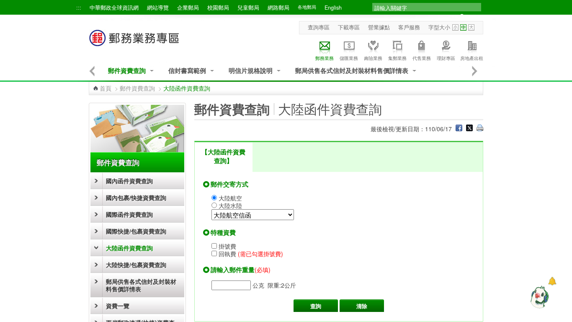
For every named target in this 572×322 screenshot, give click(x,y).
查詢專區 (319, 27)
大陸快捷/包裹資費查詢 (136, 264)
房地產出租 (471, 58)
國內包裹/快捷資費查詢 (136, 197)
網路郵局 (278, 7)
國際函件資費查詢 (129, 214)
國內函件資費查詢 (129, 181)
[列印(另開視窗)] (480, 129)
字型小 (455, 27)
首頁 (105, 88)
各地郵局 (307, 7)
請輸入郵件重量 (233, 269)
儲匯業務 (349, 58)
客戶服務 (409, 27)
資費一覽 (117, 305)
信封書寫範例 (187, 70)
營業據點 (379, 27)
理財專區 (446, 58)
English (333, 7)
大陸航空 (230, 198)
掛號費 (227, 246)
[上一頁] (92, 71)
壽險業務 (373, 58)
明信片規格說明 (251, 70)
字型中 (463, 27)
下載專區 (349, 27)
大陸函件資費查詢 (129, 248)
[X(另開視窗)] (469, 129)
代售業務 (421, 58)
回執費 (251, 253)
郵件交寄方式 (229, 184)
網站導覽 (158, 7)
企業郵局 (188, 7)
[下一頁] (475, 71)
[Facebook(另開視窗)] (459, 129)
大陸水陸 (230, 205)
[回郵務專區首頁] (134, 42)
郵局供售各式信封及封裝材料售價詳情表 (351, 70)
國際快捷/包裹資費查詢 (136, 231)
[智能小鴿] (538, 296)
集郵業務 (397, 58)
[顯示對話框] (552, 281)
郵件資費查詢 (127, 70)
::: (78, 7)
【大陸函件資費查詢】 (223, 156)
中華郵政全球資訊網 (114, 7)
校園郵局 (218, 7)
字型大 (471, 27)
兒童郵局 (248, 7)
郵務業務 (324, 58)
